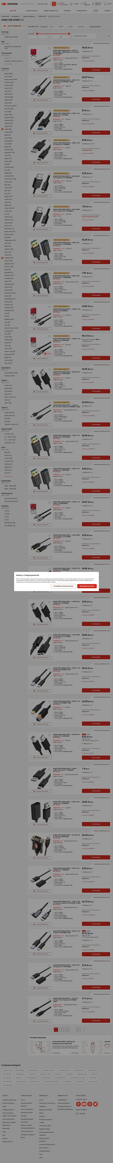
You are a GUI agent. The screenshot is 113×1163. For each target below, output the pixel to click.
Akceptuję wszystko (87, 586)
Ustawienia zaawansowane (63, 586)
